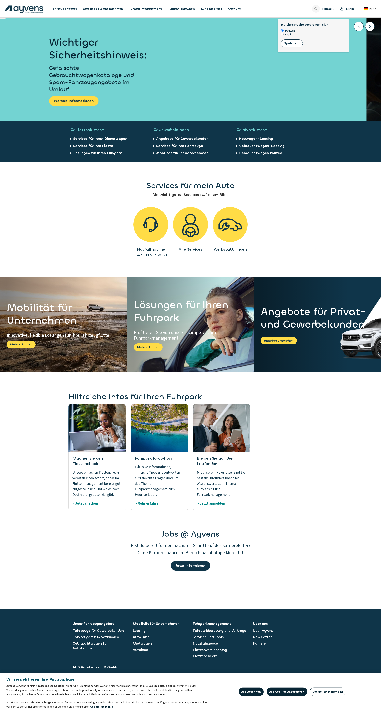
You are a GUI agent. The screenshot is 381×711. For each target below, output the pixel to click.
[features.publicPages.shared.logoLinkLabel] (24, 8)
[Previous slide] (359, 26)
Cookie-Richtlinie (101, 707)
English (289, 34)
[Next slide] (370, 26)
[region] (190, 692)
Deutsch (290, 31)
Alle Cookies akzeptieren (287, 691)
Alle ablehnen (251, 691)
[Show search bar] (316, 9)
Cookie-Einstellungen (327, 691)
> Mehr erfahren (147, 503)
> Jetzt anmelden (211, 503)
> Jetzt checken (85, 503)
